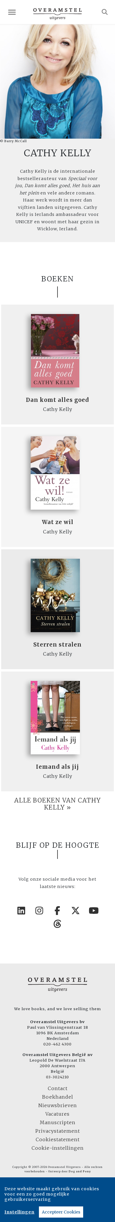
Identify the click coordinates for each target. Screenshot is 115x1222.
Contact (58, 1088)
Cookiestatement (58, 1139)
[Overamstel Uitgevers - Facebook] (57, 910)
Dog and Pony (80, 1171)
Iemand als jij (57, 766)
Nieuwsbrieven (57, 1105)
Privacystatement (57, 1131)
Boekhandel (57, 1097)
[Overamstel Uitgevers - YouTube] (94, 910)
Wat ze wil (57, 522)
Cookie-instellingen (58, 1148)
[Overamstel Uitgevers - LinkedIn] (21, 910)
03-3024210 (57, 1077)
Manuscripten (57, 1122)
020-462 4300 (57, 1044)
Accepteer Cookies (61, 1212)
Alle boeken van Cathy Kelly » (57, 804)
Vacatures (57, 1114)
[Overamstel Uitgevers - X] (76, 910)
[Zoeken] (104, 12)
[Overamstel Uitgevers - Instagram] (39, 910)
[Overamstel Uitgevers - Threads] (57, 923)
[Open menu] (12, 12)
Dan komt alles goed (57, 400)
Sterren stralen (57, 644)
